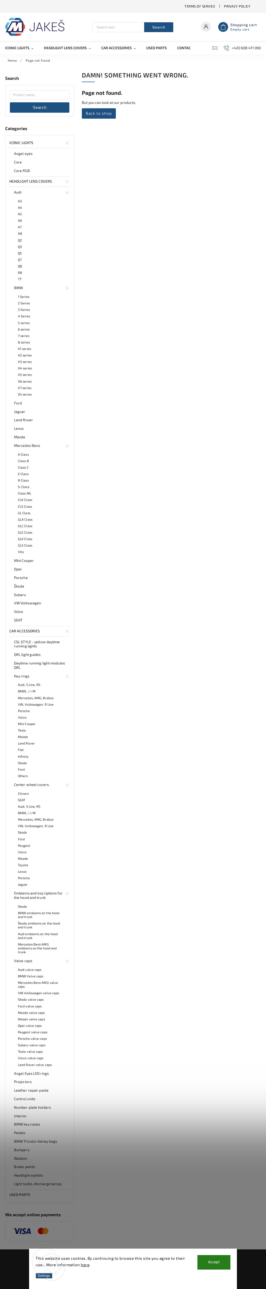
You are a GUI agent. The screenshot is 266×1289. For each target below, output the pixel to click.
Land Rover (23, 420)
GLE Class (25, 532)
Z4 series (25, 394)
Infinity (23, 756)
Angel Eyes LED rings (31, 1073)
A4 (20, 207)
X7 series (24, 388)
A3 (20, 201)
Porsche (21, 577)
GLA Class (25, 519)
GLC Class (25, 526)
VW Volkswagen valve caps (38, 993)
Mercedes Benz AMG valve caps (38, 984)
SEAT (18, 620)
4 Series (24, 316)
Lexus (19, 428)
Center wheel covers (31, 784)
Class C (23, 467)
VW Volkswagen (27, 603)
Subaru (20, 594)
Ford (18, 403)
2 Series (24, 303)
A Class (23, 454)
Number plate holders (32, 1107)
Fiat (21, 750)
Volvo (18, 611)
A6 (20, 220)
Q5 (20, 253)
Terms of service (199, 6)
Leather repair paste (31, 1090)
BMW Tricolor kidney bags (35, 1141)
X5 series (25, 375)
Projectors (23, 1081)
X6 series (25, 381)
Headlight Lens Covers (30, 181)
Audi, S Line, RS (29, 685)
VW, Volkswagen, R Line (36, 704)
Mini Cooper (24, 560)
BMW (18, 287)
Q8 (20, 266)
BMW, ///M (27, 691)
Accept (214, 1262)
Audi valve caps (30, 970)
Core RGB (22, 170)
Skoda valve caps (31, 999)
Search (158, 27)
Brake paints (24, 1166)
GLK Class (25, 539)
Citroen (23, 793)
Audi (17, 192)
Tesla (22, 730)
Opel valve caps (30, 1025)
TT (20, 279)
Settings (44, 1276)
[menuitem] (22, 47)
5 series (24, 323)
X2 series (25, 355)
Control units (24, 1099)
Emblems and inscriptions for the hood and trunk (38, 895)
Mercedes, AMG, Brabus (36, 698)
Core (18, 162)
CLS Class (25, 506)
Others (23, 776)
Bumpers (21, 1150)
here (85, 1264)
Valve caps (23, 960)
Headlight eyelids (28, 1175)
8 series (24, 342)
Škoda (19, 586)
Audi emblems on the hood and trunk (38, 936)
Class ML (24, 493)
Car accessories (24, 631)
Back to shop (99, 113)
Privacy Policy (237, 6)
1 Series (23, 297)
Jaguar (19, 411)
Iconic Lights (21, 142)
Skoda (22, 763)
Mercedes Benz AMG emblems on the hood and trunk (37, 948)
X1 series (24, 349)
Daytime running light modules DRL (39, 665)
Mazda (19, 437)
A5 (20, 214)
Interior (20, 1116)
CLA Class (25, 500)
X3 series (25, 362)
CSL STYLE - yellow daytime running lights (37, 644)
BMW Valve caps (30, 976)
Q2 (20, 240)
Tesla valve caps (30, 1051)
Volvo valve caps (31, 1058)
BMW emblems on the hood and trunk (38, 915)
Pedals (19, 1132)
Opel (18, 569)
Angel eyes (23, 153)
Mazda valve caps (31, 1013)
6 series (24, 329)
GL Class (24, 513)
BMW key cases (27, 1124)
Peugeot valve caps (32, 1032)
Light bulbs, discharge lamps (38, 1183)
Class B (23, 461)
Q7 (20, 259)
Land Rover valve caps (35, 1065)
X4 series (25, 368)
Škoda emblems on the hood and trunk (39, 925)
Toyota (23, 865)
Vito (21, 552)
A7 (20, 227)
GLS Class (25, 545)
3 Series (24, 309)
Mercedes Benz (27, 445)
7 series (23, 336)
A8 (20, 233)
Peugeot (24, 845)
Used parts (19, 1194)
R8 (20, 272)
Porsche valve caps (32, 1038)
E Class (23, 474)
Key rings (21, 676)
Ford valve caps (30, 1006)
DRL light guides (27, 654)
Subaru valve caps (31, 1045)
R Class (23, 480)
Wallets (20, 1158)
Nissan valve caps (31, 1019)
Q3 (20, 247)
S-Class (23, 487)
